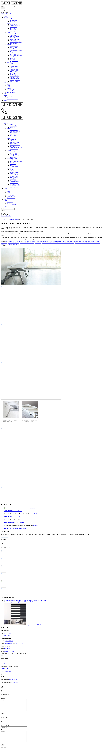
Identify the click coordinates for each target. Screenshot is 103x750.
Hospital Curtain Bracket (15, 50)
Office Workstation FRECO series (14, 522)
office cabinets (45, 243)
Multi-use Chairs (14, 71)
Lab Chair (12, 59)
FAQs (8, 97)
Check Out (8, 13)
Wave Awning (13, 31)
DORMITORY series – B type (13, 517)
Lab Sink (12, 57)
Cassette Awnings (14, 24)
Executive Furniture (14, 66)
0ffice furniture (27, 241)
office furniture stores (80, 243)
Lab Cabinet (13, 58)
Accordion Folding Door (15, 42)
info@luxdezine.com (9, 651)
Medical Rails (13, 51)
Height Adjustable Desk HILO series (15, 528)
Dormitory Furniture (14, 78)
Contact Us (6, 100)
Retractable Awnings (15, 25)
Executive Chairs (14, 70)
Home (5, 16)
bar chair (42, 241)
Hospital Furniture (14, 77)
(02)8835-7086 (9, 641)
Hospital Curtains (14, 48)
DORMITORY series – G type (13, 511)
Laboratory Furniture (12, 52)
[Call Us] (4, 114)
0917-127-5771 (8, 633)
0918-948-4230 (7, 635)
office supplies (9, 244)
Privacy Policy (4, 537)
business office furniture (13, 243)
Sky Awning (13, 29)
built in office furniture (68, 241)
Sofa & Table (13, 74)
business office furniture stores (27, 243)
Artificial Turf (10, 18)
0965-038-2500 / (8, 643)
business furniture (78, 241)
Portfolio (6, 82)
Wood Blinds (13, 40)
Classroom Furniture (14, 76)
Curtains (9, 44)
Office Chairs (13, 67)
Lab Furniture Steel (14, 54)
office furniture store (69, 243)
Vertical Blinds (13, 38)
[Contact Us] (2, 655)
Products (6, 17)
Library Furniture (14, 81)
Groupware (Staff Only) (12, 99)
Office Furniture (13, 65)
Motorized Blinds (14, 43)
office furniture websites (91, 243)
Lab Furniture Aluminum (16, 55)
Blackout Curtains (14, 46)
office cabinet (38, 243)
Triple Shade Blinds (14, 36)
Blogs (5, 93)
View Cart (3, 13)
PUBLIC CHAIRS (14, 219)
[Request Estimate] (1, 655)
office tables (16, 244)
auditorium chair (35, 241)
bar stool (46, 241)
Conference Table (14, 69)
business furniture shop (88, 241)
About (5, 95)
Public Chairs (13, 73)
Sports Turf (12, 21)
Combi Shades (13, 33)
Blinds (8, 32)
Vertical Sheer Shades (15, 39)
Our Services (10, 96)
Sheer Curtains (13, 47)
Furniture (9, 62)
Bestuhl (11, 63)
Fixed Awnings (13, 28)
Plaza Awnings (13, 27)
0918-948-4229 (19, 643)
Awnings (9, 23)
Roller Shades (13, 35)
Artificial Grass (10, 89)
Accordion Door (10, 91)
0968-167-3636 (7, 648)
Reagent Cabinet (14, 61)
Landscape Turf (13, 20)
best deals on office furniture (55, 241)
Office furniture (60, 243)
